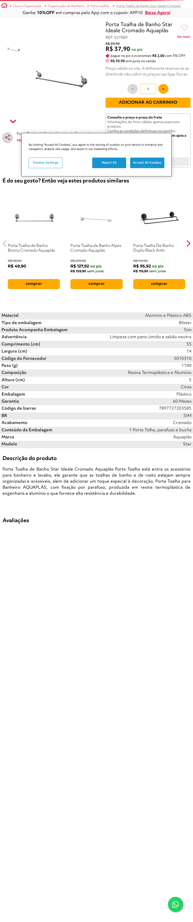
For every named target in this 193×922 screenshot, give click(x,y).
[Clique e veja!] (183, 38)
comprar (34, 284)
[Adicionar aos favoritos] (184, 28)
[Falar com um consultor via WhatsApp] (175, 904)
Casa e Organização (27, 6)
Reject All (109, 162)
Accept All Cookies (147, 162)
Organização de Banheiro (65, 6)
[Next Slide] (188, 243)
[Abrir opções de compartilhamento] (8, 137)
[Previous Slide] (4, 243)
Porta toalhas (100, 6)
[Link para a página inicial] (4, 6)
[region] (96, 155)
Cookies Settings (45, 162)
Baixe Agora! (158, 13)
